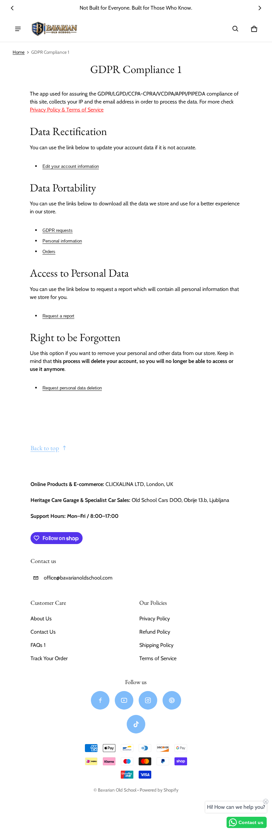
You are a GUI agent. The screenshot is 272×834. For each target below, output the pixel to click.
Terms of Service (157, 658)
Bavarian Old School (117, 790)
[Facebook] (100, 700)
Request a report (58, 315)
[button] (235, 29)
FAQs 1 (38, 645)
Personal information (62, 241)
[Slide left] (12, 8)
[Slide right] (259, 8)
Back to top (45, 448)
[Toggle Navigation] (18, 29)
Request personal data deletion (72, 387)
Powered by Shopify (159, 790)
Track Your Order (49, 658)
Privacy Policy (154, 618)
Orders (48, 251)
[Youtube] (124, 700)
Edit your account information (70, 166)
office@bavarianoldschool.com (78, 578)
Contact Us (43, 632)
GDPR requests (57, 230)
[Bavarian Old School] (54, 29)
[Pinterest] (172, 700)
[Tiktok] (136, 724)
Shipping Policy (156, 645)
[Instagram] (148, 700)
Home (19, 52)
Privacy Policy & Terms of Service (66, 109)
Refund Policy (154, 632)
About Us (41, 618)
